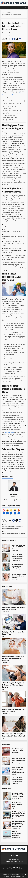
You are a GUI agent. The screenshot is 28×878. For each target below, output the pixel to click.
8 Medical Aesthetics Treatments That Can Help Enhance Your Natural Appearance (13, 658)
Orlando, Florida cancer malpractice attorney (13, 94)
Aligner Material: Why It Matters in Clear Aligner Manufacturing (6, 751)
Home (9, 867)
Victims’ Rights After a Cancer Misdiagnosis (11, 107)
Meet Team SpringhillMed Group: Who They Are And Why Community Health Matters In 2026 (7, 815)
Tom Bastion (7, 33)
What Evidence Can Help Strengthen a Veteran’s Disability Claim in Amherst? (13, 735)
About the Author (8, 119)
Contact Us (14, 871)
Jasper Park (5, 636)
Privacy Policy (16, 867)
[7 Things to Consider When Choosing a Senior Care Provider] (14, 699)
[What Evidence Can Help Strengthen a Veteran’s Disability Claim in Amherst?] (14, 724)
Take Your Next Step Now (10, 117)
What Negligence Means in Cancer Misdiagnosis (12, 104)
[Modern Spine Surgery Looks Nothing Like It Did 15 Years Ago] (14, 597)
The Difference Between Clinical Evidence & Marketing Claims (6, 567)
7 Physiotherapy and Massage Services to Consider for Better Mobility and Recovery (13, 685)
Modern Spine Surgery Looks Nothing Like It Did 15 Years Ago (6, 548)
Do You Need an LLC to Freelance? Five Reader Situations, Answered (6, 557)
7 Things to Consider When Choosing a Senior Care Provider (13, 710)
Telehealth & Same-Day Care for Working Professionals (7, 834)
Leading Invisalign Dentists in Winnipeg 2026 (7, 805)
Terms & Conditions (8, 869)
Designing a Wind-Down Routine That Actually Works (13, 633)
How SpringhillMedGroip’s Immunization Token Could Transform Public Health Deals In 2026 (7, 825)
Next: (13, 532)
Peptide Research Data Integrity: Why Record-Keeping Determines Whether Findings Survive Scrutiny (6, 771)
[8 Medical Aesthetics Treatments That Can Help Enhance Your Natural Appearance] (14, 646)
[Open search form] (25, 7)
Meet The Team (19, 869)
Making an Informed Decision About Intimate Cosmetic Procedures (6, 577)
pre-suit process (9, 432)
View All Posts (20, 500)
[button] (3, 39)
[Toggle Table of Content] (22, 101)
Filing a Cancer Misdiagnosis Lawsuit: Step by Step (13, 111)
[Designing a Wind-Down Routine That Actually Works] (14, 622)
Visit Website (8, 500)
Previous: (12, 526)
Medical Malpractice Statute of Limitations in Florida (11, 114)
